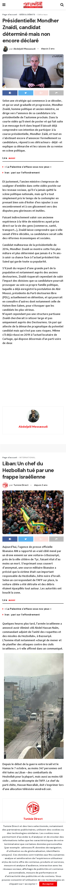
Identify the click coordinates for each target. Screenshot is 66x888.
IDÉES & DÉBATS (27, 14)
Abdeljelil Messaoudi (24, 48)
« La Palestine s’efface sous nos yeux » (28, 166)
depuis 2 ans (47, 48)
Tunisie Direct (21, 485)
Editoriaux (42, 14)
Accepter (48, 884)
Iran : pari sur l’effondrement (22, 172)
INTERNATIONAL (27, 457)
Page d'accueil (9, 14)
